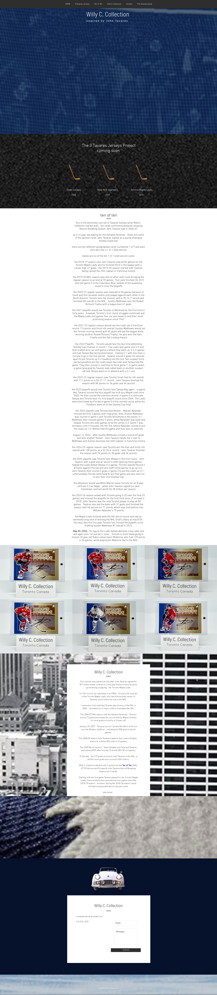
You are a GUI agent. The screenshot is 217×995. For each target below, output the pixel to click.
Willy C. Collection (107, 14)
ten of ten (108, 215)
